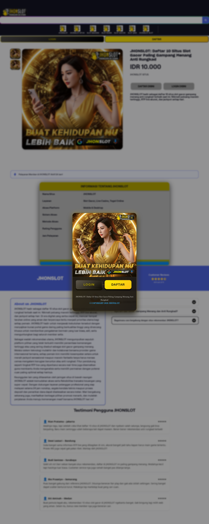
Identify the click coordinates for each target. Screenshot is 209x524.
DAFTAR (118, 284)
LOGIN (89, 284)
